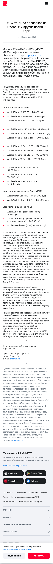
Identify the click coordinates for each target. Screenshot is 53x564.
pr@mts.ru (15, 358)
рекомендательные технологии (17, 549)
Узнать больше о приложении (15, 465)
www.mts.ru (17, 440)
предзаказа (34, 55)
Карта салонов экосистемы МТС (25, 497)
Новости (44, 492)
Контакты (33, 492)
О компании (8, 492)
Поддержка (21, 492)
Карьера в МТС (9, 501)
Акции (5, 497)
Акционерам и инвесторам (30, 501)
